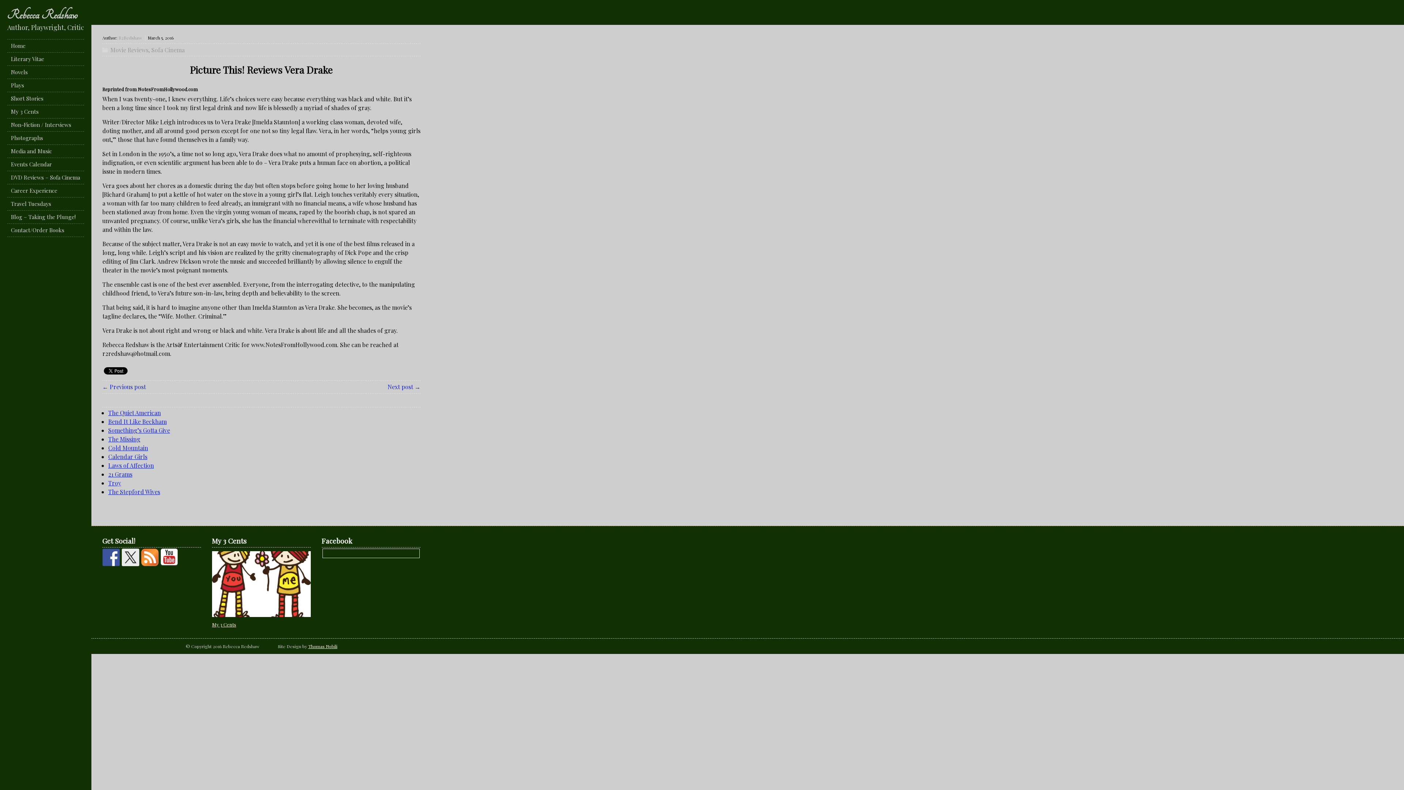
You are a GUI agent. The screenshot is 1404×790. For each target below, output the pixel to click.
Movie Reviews (129, 50)
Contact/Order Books (37, 230)
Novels (19, 72)
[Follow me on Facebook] (111, 557)
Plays (17, 85)
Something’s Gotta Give (139, 430)
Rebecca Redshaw (42, 14)
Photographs (27, 138)
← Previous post (124, 387)
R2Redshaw (130, 38)
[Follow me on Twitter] (130, 557)
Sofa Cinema (168, 50)
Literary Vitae (27, 59)
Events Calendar (31, 164)
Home (18, 45)
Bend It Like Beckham (137, 421)
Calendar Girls (127, 456)
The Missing (124, 439)
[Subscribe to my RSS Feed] (150, 557)
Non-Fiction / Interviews (41, 124)
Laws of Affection (131, 465)
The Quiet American (134, 413)
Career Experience (34, 190)
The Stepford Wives (134, 492)
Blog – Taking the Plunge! (43, 217)
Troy (114, 483)
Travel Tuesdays (31, 203)
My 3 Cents (25, 111)
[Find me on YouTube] (169, 557)
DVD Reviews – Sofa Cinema (45, 177)
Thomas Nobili (322, 646)
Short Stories (27, 98)
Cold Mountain (128, 448)
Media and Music (31, 151)
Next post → (404, 387)
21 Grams (120, 474)
